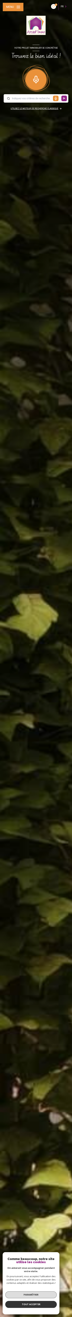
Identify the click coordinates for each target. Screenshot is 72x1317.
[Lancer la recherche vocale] (36, 79)
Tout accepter (31, 1304)
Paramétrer (31, 1294)
